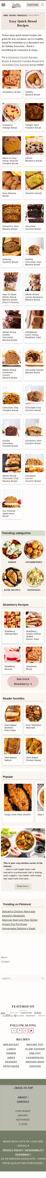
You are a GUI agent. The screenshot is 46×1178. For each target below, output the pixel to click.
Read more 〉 (23, 886)
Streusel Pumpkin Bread (25, 61)
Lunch (11, 1049)
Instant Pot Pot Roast (14, 924)
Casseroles (35, 1057)
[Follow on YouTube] (31, 1030)
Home (5, 15)
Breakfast (22, 15)
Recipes (12, 15)
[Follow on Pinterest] (19, 1030)
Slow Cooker (35, 1049)
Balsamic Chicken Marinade (18, 911)
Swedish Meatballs (13, 915)
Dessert (11, 1062)
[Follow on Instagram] (25, 1030)
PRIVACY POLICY (13, 1150)
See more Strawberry (21, 681)
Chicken (35, 1066)
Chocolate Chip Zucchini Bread (19, 64)
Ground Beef (35, 1062)
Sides (11, 1057)
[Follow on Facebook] (13, 1030)
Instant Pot (35, 1044)
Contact (5, 961)
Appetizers (11, 1066)
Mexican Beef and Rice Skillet (20, 920)
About (4, 957)
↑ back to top (23, 1087)
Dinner (11, 1053)
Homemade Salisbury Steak (18, 928)
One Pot (35, 1053)
